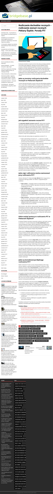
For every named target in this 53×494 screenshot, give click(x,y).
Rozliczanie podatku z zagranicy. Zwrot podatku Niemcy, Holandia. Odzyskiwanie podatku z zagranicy (8, 77)
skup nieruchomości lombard (21, 457)
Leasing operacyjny (38, 331)
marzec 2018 (4, 235)
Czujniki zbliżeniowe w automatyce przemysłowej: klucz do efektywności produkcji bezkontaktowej (9, 54)
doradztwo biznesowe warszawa (22, 386)
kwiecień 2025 (4, 115)
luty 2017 (3, 262)
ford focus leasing (19, 390)
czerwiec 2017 (4, 254)
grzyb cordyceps (18, 393)
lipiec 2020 (3, 200)
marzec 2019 (4, 226)
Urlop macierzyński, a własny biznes (8, 73)
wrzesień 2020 (4, 196)
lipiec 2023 (3, 141)
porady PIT (40, 335)
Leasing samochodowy (41, 333)
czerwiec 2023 (4, 143)
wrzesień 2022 (4, 160)
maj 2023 (3, 145)
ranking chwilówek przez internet (42, 338)
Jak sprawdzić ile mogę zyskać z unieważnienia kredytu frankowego (6, 415)
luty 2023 (3, 151)
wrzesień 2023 (4, 136)
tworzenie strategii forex (42, 340)
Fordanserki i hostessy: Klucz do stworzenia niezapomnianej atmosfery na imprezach (9, 352)
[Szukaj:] (9, 26)
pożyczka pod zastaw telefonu (22, 431)
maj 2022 (3, 166)
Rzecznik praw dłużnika (20, 448)
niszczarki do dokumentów (21, 414)
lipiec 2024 (3, 126)
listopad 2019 (4, 218)
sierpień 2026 (4, 98)
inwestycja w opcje (35, 328)
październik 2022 (4, 158)
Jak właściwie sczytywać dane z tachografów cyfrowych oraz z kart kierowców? (7, 429)
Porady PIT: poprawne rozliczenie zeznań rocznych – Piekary (6, 441)
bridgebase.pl (31, 33)
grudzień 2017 (4, 241)
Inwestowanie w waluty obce (11, 324)
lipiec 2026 (3, 100)
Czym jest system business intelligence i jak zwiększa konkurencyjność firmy (6, 425)
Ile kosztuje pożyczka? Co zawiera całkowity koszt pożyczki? (6, 458)
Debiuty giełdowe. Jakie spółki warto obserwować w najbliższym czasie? (7, 469)
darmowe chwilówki (24, 328)
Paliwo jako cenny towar (6, 461)
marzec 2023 (4, 149)
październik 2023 (4, 134)
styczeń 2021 (4, 190)
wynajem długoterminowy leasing (22, 476)
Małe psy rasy (18, 407)
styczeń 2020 (4, 213)
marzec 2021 (4, 185)
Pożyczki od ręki (18, 436)
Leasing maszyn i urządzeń (25, 331)
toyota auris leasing (19, 471)
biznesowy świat (41, 326)
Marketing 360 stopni (9, 297)
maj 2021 (3, 181)
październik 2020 (4, 194)
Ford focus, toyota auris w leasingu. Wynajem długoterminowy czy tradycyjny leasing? (8, 70)
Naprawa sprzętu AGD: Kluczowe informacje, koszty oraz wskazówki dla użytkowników (8, 336)
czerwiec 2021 (4, 179)
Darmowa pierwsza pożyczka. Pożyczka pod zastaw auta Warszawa (6, 464)
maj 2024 (3, 128)
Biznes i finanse (39, 33)
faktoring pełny (18, 388)
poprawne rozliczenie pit (20, 421)
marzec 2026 (4, 102)
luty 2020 (3, 211)
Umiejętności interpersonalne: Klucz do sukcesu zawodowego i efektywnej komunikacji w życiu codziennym (6, 435)
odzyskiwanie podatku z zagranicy (23, 417)
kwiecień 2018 (4, 232)
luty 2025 (3, 117)
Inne (2, 278)
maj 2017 (3, 256)
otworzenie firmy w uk (20, 419)
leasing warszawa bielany (21, 402)
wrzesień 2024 (4, 123)
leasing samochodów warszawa (27, 333)
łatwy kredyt (32, 335)
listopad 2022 (4, 155)
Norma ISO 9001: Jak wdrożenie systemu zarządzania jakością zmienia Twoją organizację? (9, 365)
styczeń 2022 (4, 168)
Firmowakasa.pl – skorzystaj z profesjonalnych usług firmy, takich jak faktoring (8, 86)
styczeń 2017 (4, 265)
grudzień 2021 (4, 170)
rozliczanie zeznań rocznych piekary (23, 445)
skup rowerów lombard (20, 462)
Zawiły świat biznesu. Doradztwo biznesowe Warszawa (34, 317)
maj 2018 (3, 230)
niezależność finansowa (20, 412)
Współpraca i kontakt (6, 21)
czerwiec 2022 (4, 164)
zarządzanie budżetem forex (21, 483)
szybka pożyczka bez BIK (20, 467)
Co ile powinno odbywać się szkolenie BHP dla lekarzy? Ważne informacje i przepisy (9, 46)
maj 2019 (3, 222)
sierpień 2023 (4, 138)
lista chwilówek (23, 335)
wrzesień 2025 (4, 111)
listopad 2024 (4, 119)
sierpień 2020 (4, 198)
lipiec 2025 (3, 113)
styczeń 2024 (4, 130)
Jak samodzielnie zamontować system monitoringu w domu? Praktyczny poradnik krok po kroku (7, 447)
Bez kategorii (4, 273)
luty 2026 (3, 104)
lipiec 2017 (3, 252)
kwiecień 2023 (4, 147)
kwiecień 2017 (4, 258)
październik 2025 (4, 108)
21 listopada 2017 (23, 33)
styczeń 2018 (4, 239)
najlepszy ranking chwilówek (21, 410)
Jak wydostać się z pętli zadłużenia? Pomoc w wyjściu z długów (7, 411)
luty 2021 (3, 188)
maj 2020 (3, 205)
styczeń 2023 (4, 153)
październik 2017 (4, 245)
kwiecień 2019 (4, 224)
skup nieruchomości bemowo (21, 455)
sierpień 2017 (4, 250)
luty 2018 (3, 237)
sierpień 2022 (4, 162)
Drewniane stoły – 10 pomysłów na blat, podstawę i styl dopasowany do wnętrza (9, 34)
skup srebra (17, 464)
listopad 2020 (4, 192)
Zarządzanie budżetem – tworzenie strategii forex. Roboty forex (6, 453)
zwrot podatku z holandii (21, 486)
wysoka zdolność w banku (26, 343)
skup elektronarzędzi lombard (26, 340)
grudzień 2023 (4, 132)
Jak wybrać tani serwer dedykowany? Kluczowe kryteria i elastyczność (6, 391)
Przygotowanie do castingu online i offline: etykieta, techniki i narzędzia (6, 420)
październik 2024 (4, 121)
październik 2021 (4, 173)
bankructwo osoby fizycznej (28, 326)
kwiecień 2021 (4, 183)
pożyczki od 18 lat (19, 433)
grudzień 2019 (4, 215)
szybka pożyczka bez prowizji (21, 469)
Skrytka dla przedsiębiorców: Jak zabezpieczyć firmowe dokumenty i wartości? (9, 311)
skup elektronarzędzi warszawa (22, 452)
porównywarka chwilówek (26, 338)
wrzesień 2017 (4, 247)
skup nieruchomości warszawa (22, 460)
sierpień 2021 (4, 175)
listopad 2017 (4, 243)
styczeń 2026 (4, 106)
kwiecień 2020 (4, 207)
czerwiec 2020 (4, 203)
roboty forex (18, 443)
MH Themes (34, 492)
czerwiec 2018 (4, 228)
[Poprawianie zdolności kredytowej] (26, 11)
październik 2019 (4, 220)
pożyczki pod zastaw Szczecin (21, 438)
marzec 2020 (4, 209)
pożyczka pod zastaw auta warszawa (23, 429)
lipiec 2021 (3, 177)
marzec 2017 (4, 260)
